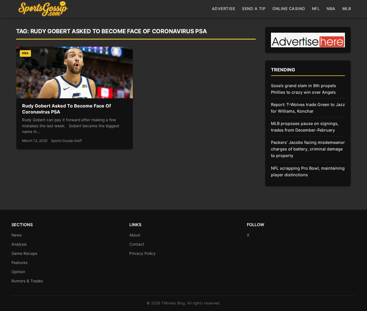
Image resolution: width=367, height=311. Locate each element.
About (134, 235)
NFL (316, 8)
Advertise (223, 8)
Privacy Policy (142, 253)
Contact (136, 244)
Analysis (19, 244)
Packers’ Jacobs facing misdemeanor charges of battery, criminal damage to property (308, 149)
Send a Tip (254, 8)
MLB (346, 8)
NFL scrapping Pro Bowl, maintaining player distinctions (308, 171)
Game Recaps (24, 253)
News (16, 235)
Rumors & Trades (27, 281)
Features (19, 262)
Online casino (288, 8)
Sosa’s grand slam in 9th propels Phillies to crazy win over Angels (303, 89)
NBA (331, 8)
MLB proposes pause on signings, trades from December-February (305, 126)
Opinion (18, 271)
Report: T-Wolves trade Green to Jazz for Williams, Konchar (308, 108)
